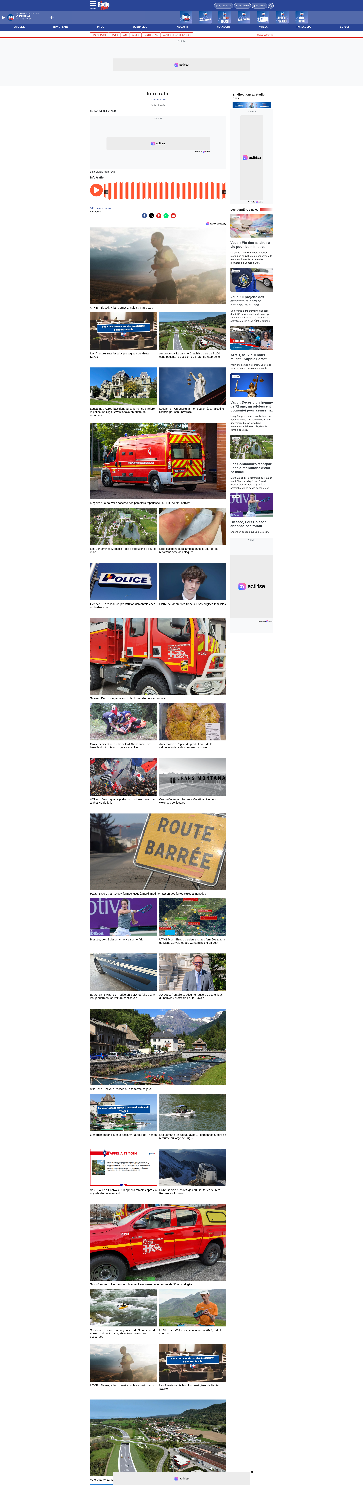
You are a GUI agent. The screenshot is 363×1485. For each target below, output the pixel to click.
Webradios (140, 27)
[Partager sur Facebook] (143, 217)
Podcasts (182, 27)
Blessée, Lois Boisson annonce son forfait (248, 524)
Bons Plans (60, 27)
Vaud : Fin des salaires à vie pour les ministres (250, 245)
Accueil (19, 27)
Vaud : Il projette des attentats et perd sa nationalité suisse (247, 301)
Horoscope (303, 27)
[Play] (4, 17)
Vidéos (263, 27)
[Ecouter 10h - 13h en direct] (252, 104)
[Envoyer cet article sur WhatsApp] (165, 217)
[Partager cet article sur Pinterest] (158, 217)
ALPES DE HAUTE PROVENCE (177, 35)
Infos (100, 27)
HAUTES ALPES (151, 35)
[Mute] (52, 17)
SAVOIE (114, 35)
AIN (125, 35)
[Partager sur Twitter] (151, 217)
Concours (224, 27)
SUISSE (135, 35)
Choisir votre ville (265, 35)
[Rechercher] (271, 5)
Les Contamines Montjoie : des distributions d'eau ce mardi (251, 468)
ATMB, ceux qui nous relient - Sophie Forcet (248, 357)
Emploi (344, 27)
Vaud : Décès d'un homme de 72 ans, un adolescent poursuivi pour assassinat (251, 406)
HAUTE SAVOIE (99, 35)
